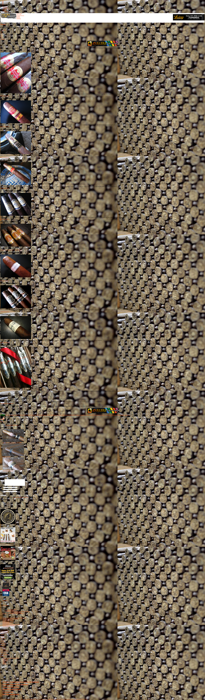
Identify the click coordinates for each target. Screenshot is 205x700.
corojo (79, 699)
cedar (24, 699)
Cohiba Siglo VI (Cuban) (9, 610)
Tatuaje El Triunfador (117, 415)
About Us (4, 10)
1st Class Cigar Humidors (4, 630)
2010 (6, 415)
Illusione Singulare (70, 415)
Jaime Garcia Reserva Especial (78, 415)
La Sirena (90, 415)
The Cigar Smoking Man (4, 654)
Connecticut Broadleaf (48, 699)
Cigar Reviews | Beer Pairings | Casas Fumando (11, 658)
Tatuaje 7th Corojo (6, 626)
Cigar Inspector (3, 638)
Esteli (44, 699)
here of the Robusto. (18, 249)
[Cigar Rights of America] (6, 595)
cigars (81, 699)
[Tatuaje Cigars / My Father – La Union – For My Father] (13, 441)
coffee (37, 699)
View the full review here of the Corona (7, 249)
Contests (4, 9)
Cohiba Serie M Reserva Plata (8, 619)
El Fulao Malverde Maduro (12, 609)
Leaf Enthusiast (3, 643)
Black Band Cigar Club (4, 632)
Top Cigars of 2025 (6, 623)
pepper (52, 699)
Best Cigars (19, 415)
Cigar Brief (2, 634)
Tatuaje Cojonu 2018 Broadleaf (8, 470)
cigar (25, 699)
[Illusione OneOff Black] (13, 455)
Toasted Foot (2, 656)
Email (1, 489)
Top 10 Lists (5, 7)
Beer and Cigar (19, 699)
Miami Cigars (96, 415)
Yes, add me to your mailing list (6, 493)
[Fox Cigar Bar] (7, 542)
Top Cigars (128, 415)
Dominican (29, 699)
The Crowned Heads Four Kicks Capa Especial (16, 613)
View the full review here (4, 95)
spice (27, 699)
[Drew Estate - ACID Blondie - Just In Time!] (102, 46)
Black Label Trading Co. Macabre (8, 620)
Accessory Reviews (6, 8)
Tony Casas (4, 30)
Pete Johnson (111, 415)
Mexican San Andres (84, 699)
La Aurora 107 (86, 415)
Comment (2, 485)
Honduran (54, 699)
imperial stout (68, 699)
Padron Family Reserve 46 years (103, 415)
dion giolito (47, 415)
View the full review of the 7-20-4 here (7, 403)
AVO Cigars (15, 415)
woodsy (71, 699)
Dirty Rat (50, 415)
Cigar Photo (2, 641)
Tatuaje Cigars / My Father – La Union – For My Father (12, 442)
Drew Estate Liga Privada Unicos (61, 415)
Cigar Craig (2, 636)
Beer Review (15, 699)
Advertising (7, 11)
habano (73, 699)
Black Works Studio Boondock (8, 622)
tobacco (75, 699)
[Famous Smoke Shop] (7, 578)
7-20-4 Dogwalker (10, 415)
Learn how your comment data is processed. (21, 497)
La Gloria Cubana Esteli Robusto (15, 612)
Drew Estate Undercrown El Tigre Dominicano (11, 618)
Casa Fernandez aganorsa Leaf (35, 415)
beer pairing (8, 699)
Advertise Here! (5, 600)
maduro (65, 699)
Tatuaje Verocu (123, 415)
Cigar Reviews (5, 6)
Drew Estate (57, 699)
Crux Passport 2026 (6, 621)
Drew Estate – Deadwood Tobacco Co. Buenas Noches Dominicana (14, 617)
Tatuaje (60, 699)
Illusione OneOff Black (6, 456)
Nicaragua (22, 699)
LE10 (93, 415)
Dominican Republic (40, 699)
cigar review (2, 699)
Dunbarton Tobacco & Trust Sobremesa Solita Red (11, 624)
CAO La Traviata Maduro (25, 415)
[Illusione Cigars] (7, 523)
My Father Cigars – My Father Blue (9, 625)
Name (1, 487)
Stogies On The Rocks (4, 650)
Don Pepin (54, 415)
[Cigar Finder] (6, 588)
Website (1, 491)
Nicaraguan (5, 699)
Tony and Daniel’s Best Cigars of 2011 (11, 425)
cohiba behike (42, 415)
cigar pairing (11, 699)
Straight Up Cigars (3, 652)
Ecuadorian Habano (33, 699)
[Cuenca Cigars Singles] (7, 560)
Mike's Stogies (2, 645)
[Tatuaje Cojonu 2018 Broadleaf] (13, 469)
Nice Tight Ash (3, 647)
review (77, 699)
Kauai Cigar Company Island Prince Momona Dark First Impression (17, 611)
